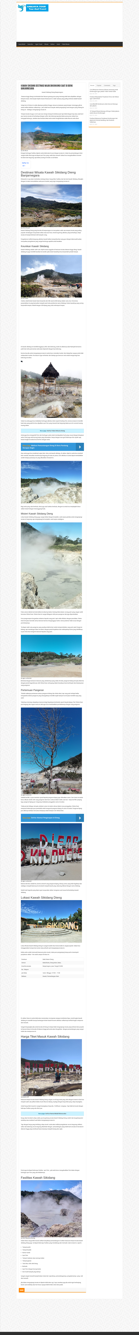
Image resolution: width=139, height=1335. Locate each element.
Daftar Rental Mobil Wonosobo (55, 1113)
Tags (114, 85)
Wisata (46, 44)
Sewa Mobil (21, 44)
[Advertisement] (84, 25)
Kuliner (53, 44)
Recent (92, 85)
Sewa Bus (30, 44)
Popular (99, 85)
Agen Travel (38, 44)
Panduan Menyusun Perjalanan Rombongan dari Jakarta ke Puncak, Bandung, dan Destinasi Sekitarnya (104, 120)
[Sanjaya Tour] (33, 7)
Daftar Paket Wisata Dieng (56, 431)
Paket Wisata (65, 44)
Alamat (23, 962)
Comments (107, 85)
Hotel (58, 44)
